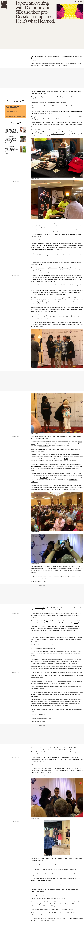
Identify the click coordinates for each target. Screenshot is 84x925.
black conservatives (62, 436)
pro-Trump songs (64, 268)
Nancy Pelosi (34, 319)
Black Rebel (64, 275)
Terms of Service (22, 116)
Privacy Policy (7, 117)
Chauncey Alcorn (36, 52)
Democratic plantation (72, 223)
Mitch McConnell (54, 317)
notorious (38, 91)
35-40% (66, 458)
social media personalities (57, 133)
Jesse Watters (38, 249)
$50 (58, 56)
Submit (23, 114)
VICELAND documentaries (73, 309)
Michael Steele (43, 477)
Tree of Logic (45, 290)
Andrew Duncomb (48, 275)
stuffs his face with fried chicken (74, 253)
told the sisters (54, 576)
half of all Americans (43, 449)
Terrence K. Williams (53, 253)
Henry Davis (41, 268)
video (47, 620)
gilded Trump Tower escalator (56, 615)
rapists (76, 622)
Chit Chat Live (44, 111)
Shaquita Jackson (73, 292)
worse (55, 247)
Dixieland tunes (53, 268)
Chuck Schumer (66, 317)
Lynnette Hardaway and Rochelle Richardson (70, 111)
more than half (70, 449)
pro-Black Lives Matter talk (52, 626)
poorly (48, 247)
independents (66, 454)
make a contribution (40, 607)
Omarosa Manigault (36, 466)
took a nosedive (77, 436)
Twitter (54, 272)
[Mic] (4, 4)
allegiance (55, 223)
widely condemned (44, 445)
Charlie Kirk (54, 300)
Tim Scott (78, 473)
